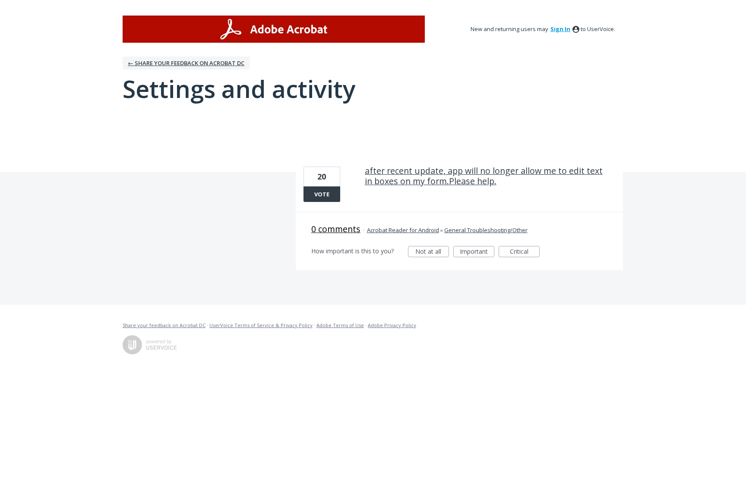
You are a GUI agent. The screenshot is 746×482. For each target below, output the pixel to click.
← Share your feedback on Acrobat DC (186, 63)
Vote (321, 194)
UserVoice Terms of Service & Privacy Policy (261, 325)
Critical (525, 252)
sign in (560, 29)
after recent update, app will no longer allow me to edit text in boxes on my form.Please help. (484, 176)
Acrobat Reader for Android (403, 230)
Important (477, 252)
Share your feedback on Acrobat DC (164, 325)
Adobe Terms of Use (340, 325)
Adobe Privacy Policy (392, 325)
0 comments (335, 229)
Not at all (432, 252)
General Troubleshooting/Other (486, 230)
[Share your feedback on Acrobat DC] (274, 29)
